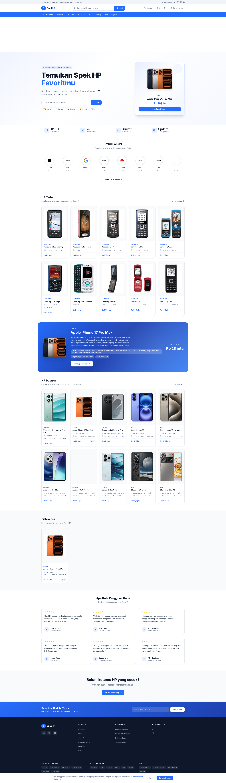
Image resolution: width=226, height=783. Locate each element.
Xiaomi (110, 767)
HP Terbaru (65, 767)
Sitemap (142, 771)
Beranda (49, 15)
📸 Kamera (71, 109)
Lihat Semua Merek (112, 180)
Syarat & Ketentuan (122, 734)
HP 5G (80, 751)
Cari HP (71, 15)
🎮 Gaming (59, 109)
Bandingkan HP (84, 742)
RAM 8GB (46, 771)
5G (90, 15)
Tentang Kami (120, 742)
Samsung (94, 767)
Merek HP (61, 15)
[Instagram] (178, 2)
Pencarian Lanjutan (159, 767)
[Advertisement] (113, 34)
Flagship (81, 15)
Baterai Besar (77, 767)
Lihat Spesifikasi (158, 109)
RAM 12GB (55, 771)
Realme (131, 767)
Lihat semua (177, 201)
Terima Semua (165, 778)
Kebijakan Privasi (121, 730)
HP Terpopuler (54, 767)
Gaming (98, 15)
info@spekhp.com (169, 2)
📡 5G (93, 109)
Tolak (151, 778)
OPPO (117, 767)
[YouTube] (184, 2)
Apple (102, 767)
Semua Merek (172, 767)
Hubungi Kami (120, 738)
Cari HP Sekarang (111, 693)
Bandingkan (112, 15)
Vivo (123, 767)
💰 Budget (83, 109)
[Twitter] (181, 2)
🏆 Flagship (47, 109)
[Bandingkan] (64, 209)
